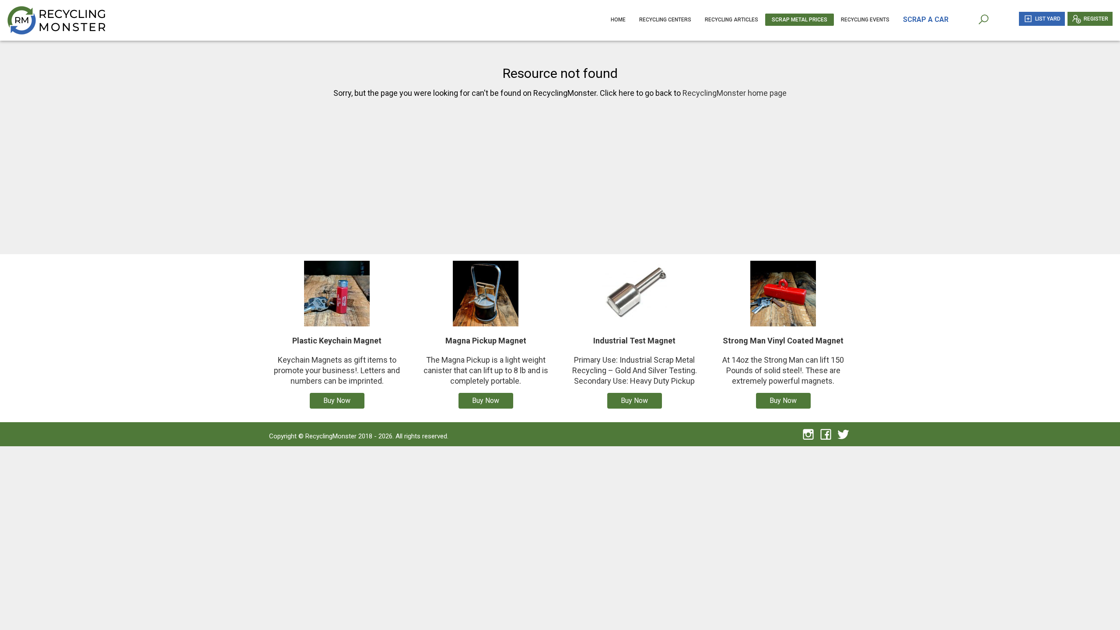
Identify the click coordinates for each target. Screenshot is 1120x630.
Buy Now (336, 400)
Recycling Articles (731, 20)
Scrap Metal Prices (799, 20)
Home (618, 20)
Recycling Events (865, 20)
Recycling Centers (665, 20)
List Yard (1047, 19)
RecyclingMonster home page (734, 93)
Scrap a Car (925, 19)
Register (1096, 19)
